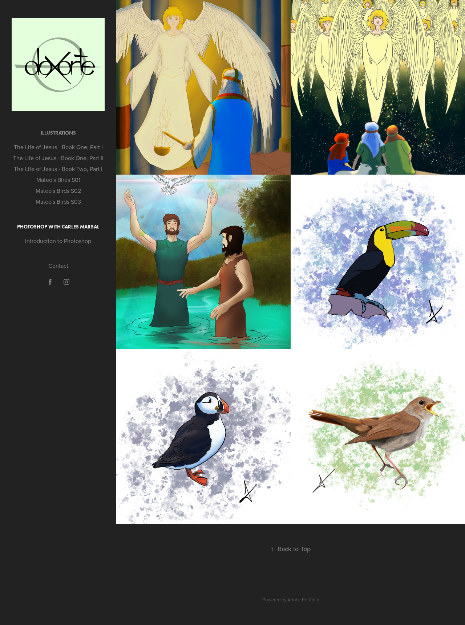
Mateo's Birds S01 (58, 180)
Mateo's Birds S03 (58, 202)
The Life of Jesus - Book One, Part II (58, 158)
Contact (58, 266)
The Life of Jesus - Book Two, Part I (58, 169)
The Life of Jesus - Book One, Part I (58, 147)
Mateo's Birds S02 (58, 191)
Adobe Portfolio (303, 599)
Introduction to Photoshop (58, 241)
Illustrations (58, 133)
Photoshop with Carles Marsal (58, 227)
